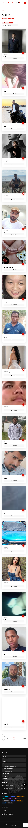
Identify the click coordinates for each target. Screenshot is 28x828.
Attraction (5, 796)
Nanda (5, 443)
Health (4, 798)
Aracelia (5, 302)
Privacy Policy (6, 773)
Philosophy (19, 800)
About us (5, 761)
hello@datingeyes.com (7, 813)
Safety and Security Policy (9, 776)
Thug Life (10, 802)
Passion (13, 800)
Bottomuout (7, 689)
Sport (4, 802)
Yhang (5, 161)
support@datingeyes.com (7, 814)
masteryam (6, 197)
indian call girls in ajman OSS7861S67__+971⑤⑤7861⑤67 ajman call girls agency (13, 373)
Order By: (4, 25)
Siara (5, 91)
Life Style (17, 798)
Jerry (5, 513)
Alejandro (6, 619)
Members (5, 763)
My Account (5, 758)
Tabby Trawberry (7, 584)
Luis (4, 654)
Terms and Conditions (8, 768)
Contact (5, 778)
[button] (25, 785)
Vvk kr (5, 126)
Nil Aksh (5, 337)
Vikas (5, 232)
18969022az (6, 549)
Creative (13, 796)
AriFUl (5, 56)
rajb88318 (6, 724)
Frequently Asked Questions (9, 766)
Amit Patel (6, 478)
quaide (5, 408)
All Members (7, 22)
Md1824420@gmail (8, 267)
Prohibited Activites (7, 771)
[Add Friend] (23, 53)
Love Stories (6, 800)
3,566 (24, 738)
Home (3, 10)
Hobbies (10, 798)
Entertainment (20, 796)
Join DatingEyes (14, 788)
